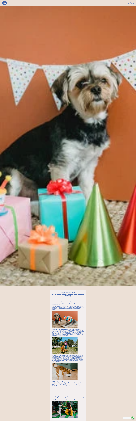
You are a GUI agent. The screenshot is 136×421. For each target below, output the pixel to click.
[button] (131, 3)
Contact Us (78, 2)
